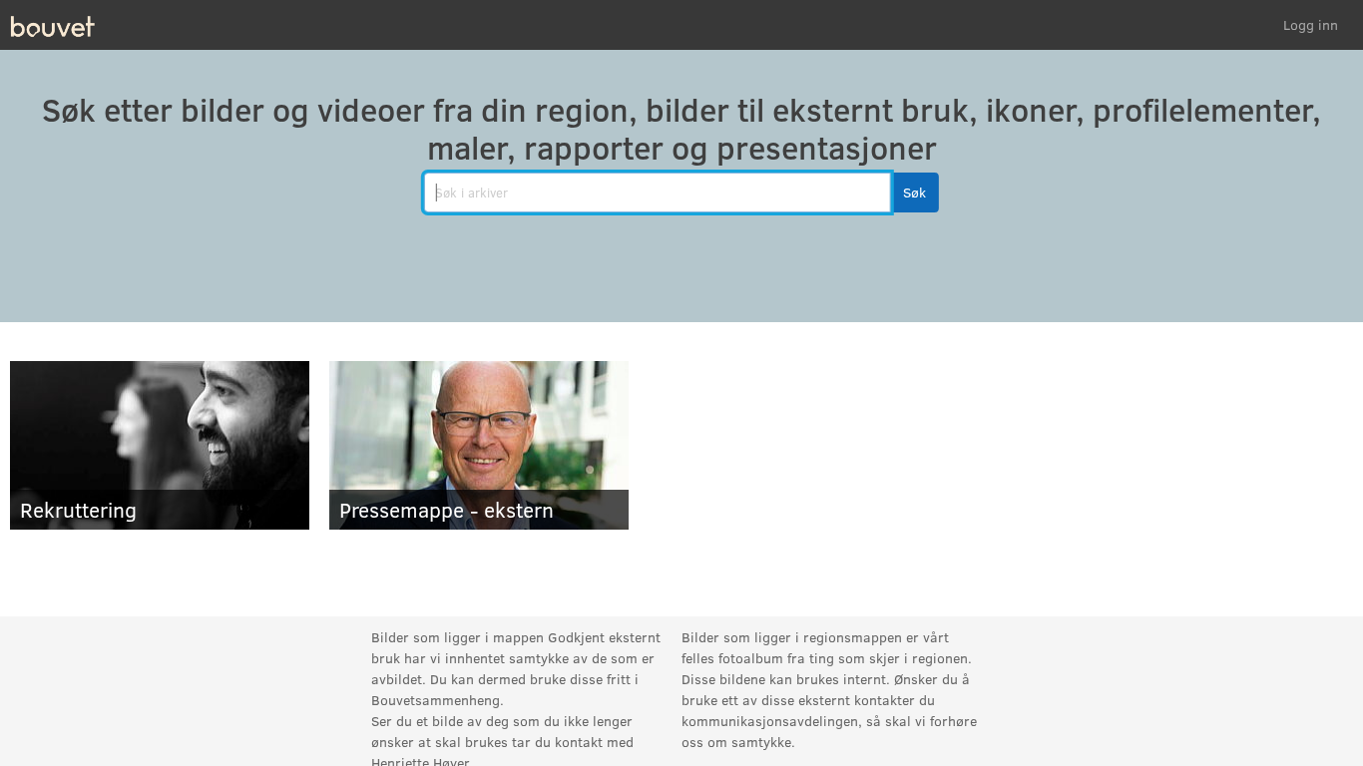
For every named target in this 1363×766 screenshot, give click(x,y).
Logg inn (1310, 24)
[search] (657, 192)
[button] (914, 192)
